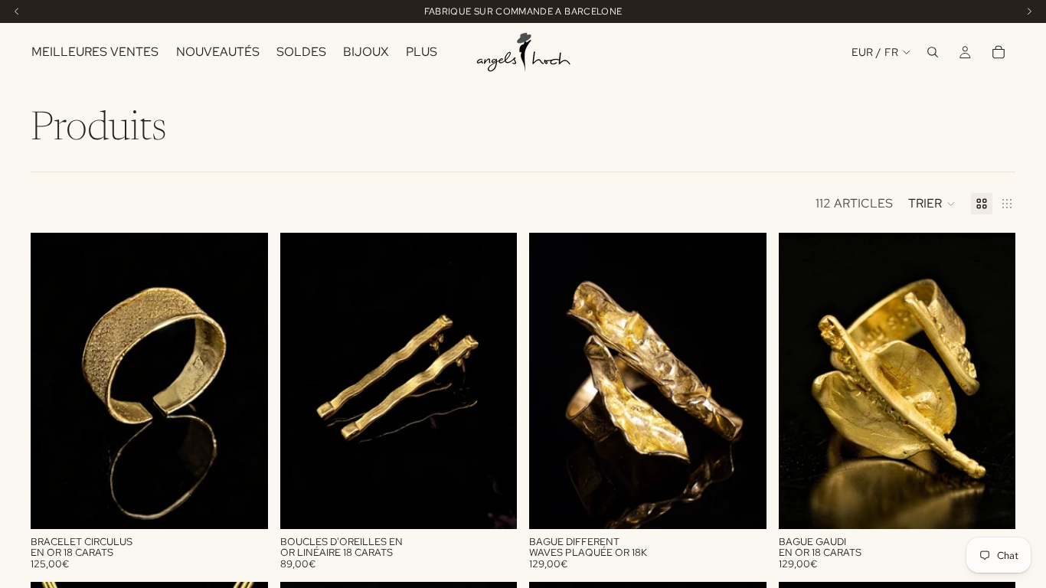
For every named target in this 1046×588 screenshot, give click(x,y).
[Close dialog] (802, 122)
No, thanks (622, 426)
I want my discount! (623, 349)
